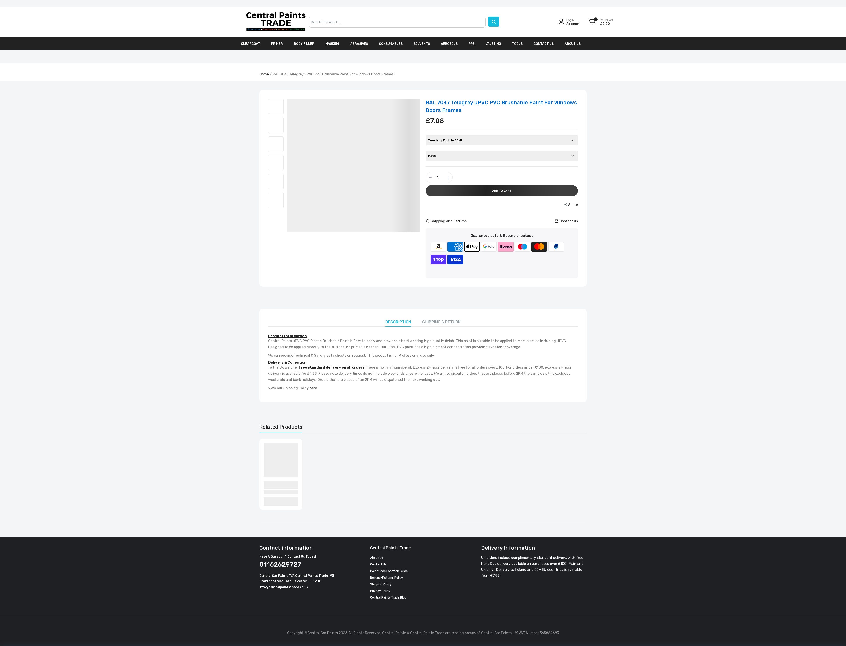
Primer (277, 44)
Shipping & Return (441, 322)
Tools (517, 44)
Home (264, 74)
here (313, 388)
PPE (472, 44)
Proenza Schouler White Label (277, 484)
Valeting (493, 44)
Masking (332, 44)
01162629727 (280, 564)
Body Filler (304, 44)
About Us (573, 44)
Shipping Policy (380, 584)
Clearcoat (250, 44)
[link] (837, 614)
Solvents (422, 44)
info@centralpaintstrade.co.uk (283, 587)
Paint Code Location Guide (389, 571)
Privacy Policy (380, 591)
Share (573, 205)
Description (398, 322)
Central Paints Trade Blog (388, 597)
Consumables (391, 44)
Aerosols (449, 44)
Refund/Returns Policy (386, 578)
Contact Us (544, 44)
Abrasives (359, 44)
